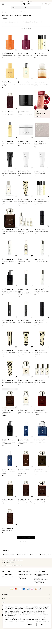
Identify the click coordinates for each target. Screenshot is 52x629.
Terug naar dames (7, 12)
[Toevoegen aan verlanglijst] (16, 50)
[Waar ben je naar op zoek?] (12, 8)
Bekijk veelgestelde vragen (26, 574)
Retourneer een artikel (9, 577)
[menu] (3, 4)
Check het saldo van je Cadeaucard (25, 577)
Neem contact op (40, 574)
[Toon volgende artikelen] (31, 541)
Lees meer (46, 620)
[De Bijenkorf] (25, 4)
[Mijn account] (42, 4)
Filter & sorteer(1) (27, 28)
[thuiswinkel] (40, 589)
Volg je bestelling (8, 574)
